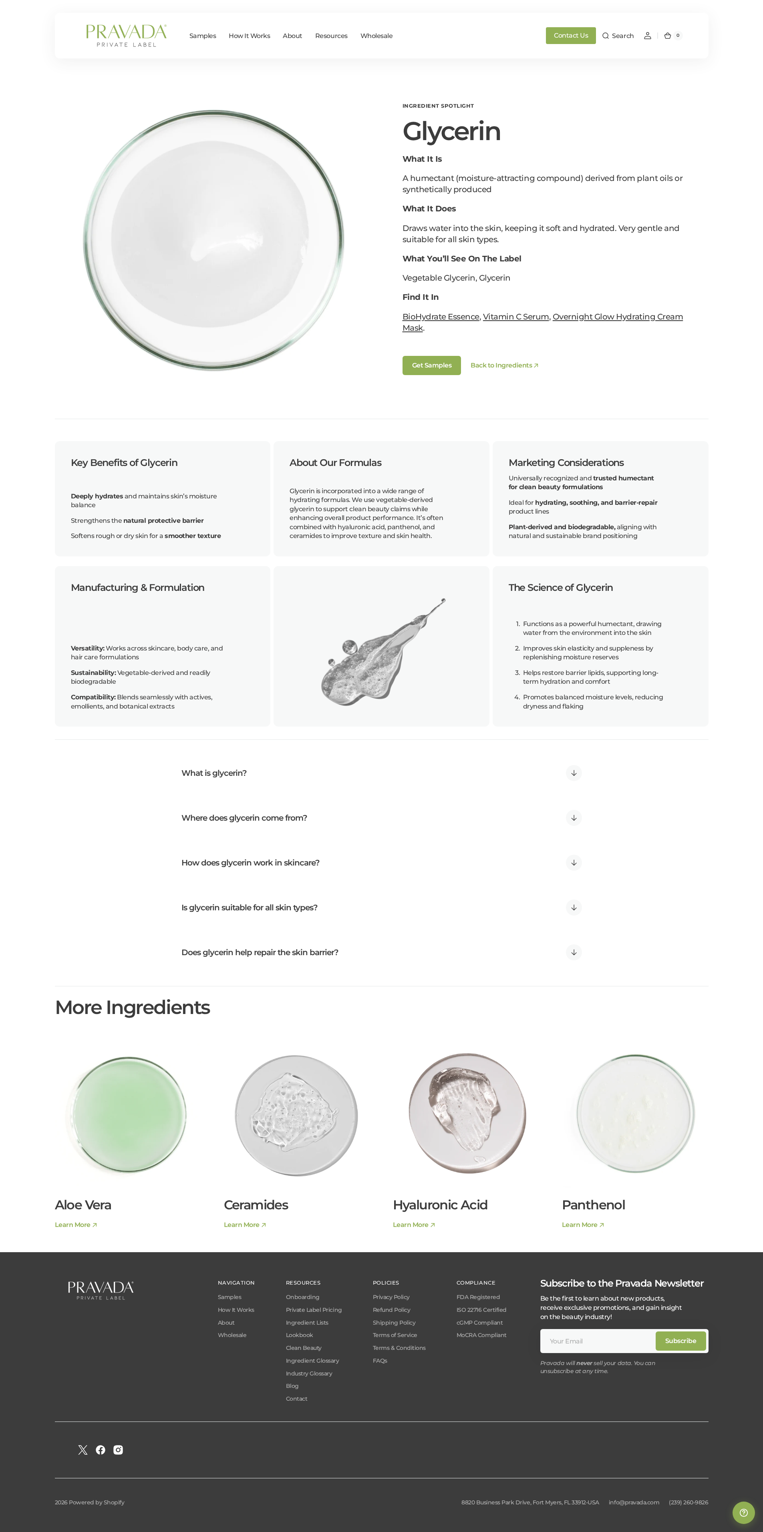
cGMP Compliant (480, 1322)
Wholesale (232, 1335)
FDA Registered (478, 1297)
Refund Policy (392, 1309)
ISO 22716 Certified (482, 1309)
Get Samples (432, 365)
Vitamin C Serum (516, 316)
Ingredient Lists (307, 1322)
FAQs (380, 1360)
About (226, 1322)
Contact (297, 1398)
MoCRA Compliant (482, 1335)
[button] (618, 35)
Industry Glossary (309, 1373)
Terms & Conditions (399, 1347)
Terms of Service (395, 1335)
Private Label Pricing (314, 1309)
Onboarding (303, 1297)
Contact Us (571, 35)
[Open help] (744, 1513)
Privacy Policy (391, 1297)
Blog (292, 1385)
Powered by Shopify (96, 1502)
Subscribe (681, 1341)
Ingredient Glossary (312, 1360)
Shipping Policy (394, 1322)
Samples (230, 1297)
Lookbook (299, 1335)
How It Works (236, 1309)
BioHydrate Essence (441, 316)
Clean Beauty (304, 1347)
